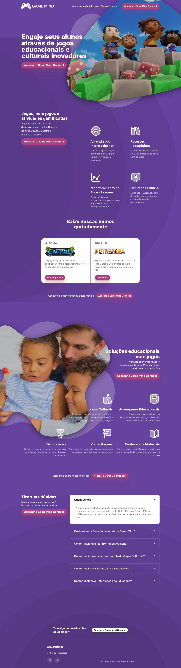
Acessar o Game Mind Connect (140, 6)
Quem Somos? (83, 499)
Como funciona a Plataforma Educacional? (101, 543)
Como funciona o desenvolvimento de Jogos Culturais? (109, 556)
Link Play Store (55, 277)
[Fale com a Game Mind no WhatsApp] (49, 660)
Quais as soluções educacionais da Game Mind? (105, 531)
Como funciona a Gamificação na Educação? (103, 581)
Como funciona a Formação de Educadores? (102, 568)
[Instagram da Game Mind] (57, 660)
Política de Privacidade (57, 653)
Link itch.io (102, 277)
